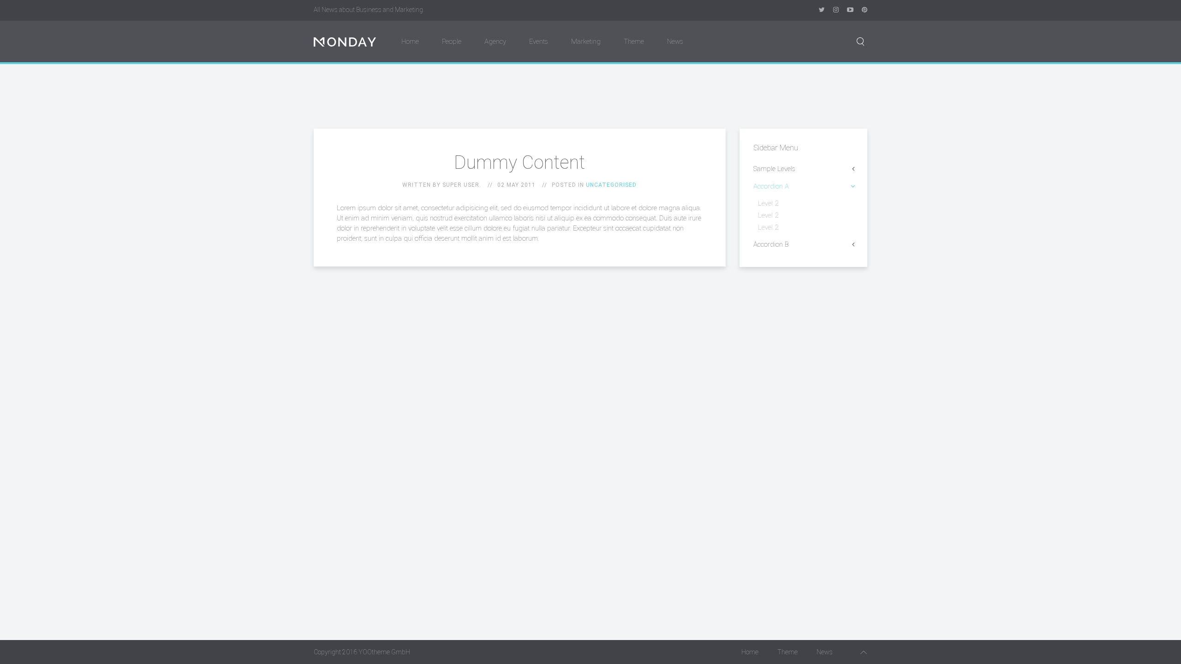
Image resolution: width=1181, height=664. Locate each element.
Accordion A (771, 186)
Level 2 (768, 203)
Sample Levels (774, 169)
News (675, 41)
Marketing (586, 41)
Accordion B (771, 244)
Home (410, 41)
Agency (495, 41)
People (451, 41)
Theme (634, 41)
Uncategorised (611, 185)
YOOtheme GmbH (384, 652)
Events (538, 41)
